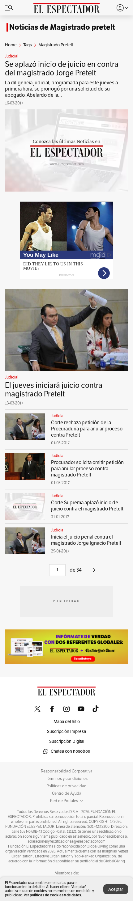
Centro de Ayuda (66, 793)
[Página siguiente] (94, 572)
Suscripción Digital (66, 741)
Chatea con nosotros (70, 751)
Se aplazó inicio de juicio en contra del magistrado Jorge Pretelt (61, 69)
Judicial (11, 56)
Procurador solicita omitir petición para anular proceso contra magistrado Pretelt (87, 468)
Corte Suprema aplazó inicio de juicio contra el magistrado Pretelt (87, 506)
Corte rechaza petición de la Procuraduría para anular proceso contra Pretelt (86, 429)
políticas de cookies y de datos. (56, 895)
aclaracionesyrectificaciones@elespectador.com (66, 841)
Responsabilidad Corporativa (66, 771)
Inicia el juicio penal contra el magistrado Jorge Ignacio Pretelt (86, 540)
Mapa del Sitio (67, 721)
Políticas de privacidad (66, 786)
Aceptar (115, 889)
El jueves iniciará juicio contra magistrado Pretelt (53, 390)
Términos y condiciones (67, 778)
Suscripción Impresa (66, 731)
